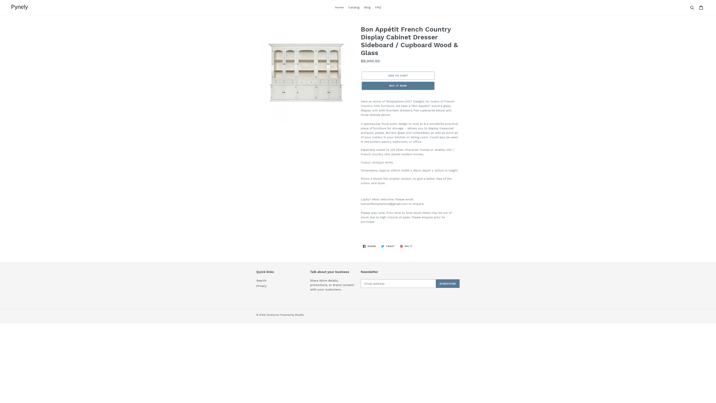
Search (261, 280)
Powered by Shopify (292, 314)
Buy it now (398, 85)
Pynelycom (272, 314)
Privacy (261, 286)
